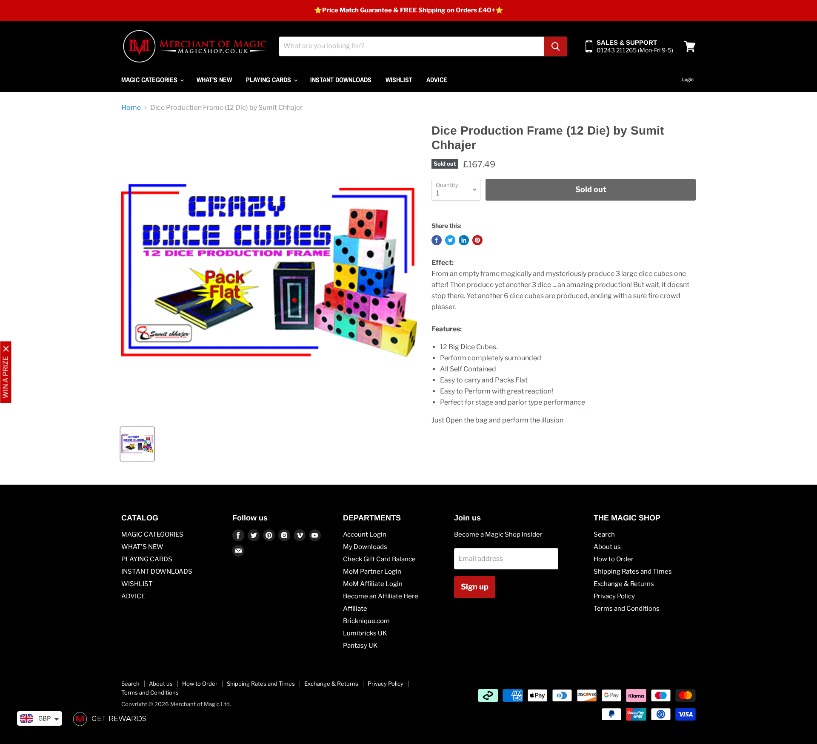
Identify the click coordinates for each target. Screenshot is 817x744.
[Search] (555, 46)
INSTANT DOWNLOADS (340, 79)
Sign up (474, 586)
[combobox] (411, 46)
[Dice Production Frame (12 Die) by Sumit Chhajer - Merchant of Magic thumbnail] (137, 444)
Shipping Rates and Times (633, 571)
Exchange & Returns (624, 584)
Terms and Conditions (627, 608)
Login (688, 79)
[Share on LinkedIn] (464, 240)
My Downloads (365, 547)
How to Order (614, 559)
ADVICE (436, 79)
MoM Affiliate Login (373, 584)
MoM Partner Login (372, 571)
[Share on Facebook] (436, 240)
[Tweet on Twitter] (450, 240)
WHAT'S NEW (214, 79)
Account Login (364, 534)
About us (607, 547)
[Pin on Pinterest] (477, 240)
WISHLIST (399, 79)
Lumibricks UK (365, 633)
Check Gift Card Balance (379, 559)
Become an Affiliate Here (380, 596)
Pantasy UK (360, 645)
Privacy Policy (614, 596)
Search (604, 534)
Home (131, 108)
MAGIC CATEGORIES (150, 79)
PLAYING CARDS (269, 79)
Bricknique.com (366, 621)
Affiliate (355, 608)
